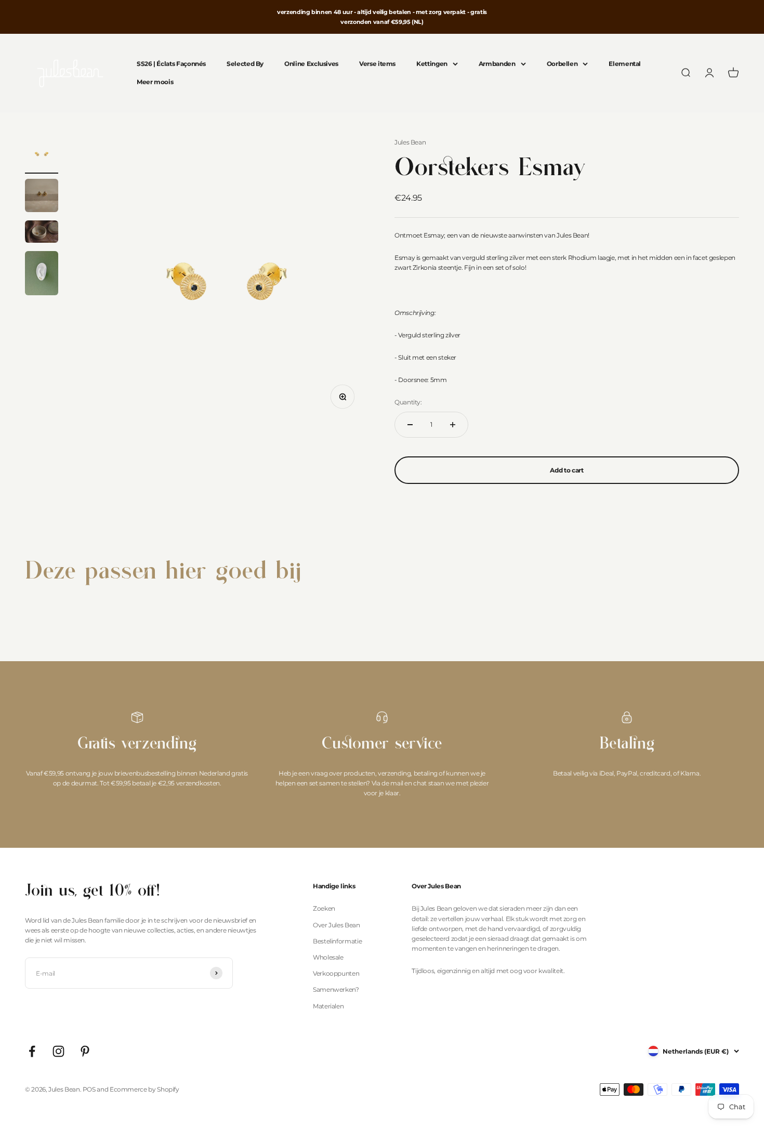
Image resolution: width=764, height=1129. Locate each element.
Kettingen (431, 64)
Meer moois (155, 82)
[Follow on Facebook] (32, 1051)
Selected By (245, 64)
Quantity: (408, 402)
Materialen (328, 1006)
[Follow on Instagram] (58, 1051)
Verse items (377, 64)
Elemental (625, 64)
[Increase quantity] (453, 424)
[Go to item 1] (41, 155)
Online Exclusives (311, 64)
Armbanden (497, 64)
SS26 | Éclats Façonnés (171, 64)
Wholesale (328, 957)
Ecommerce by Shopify (144, 1089)
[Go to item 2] (41, 197)
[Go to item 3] (41, 233)
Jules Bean (410, 142)
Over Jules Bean (336, 925)
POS (89, 1089)
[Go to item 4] (41, 275)
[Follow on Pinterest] (85, 1051)
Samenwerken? (336, 989)
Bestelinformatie (337, 941)
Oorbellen (562, 64)
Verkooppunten (336, 973)
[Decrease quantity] (410, 424)
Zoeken (324, 908)
